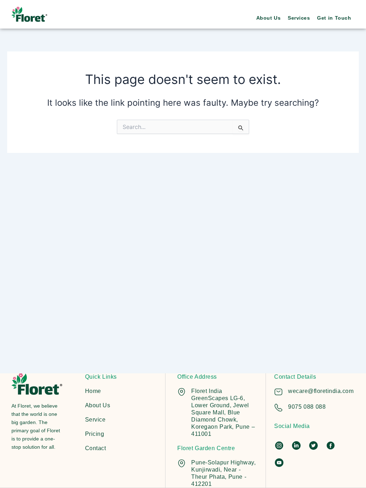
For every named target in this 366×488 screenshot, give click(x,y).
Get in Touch (334, 18)
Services (299, 18)
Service (95, 420)
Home (93, 391)
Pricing (94, 434)
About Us (268, 18)
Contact (95, 448)
